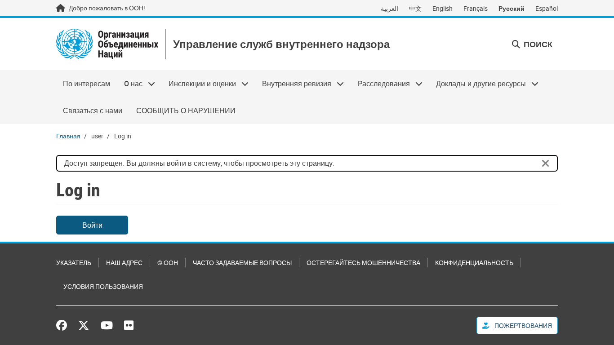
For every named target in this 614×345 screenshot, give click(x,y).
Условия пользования (103, 286)
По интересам (86, 83)
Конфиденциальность (474, 262)
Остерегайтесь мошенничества (363, 262)
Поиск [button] (537, 44)
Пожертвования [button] (522, 325)
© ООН (167, 262)
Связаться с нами (92, 110)
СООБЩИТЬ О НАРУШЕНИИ (186, 110)
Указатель (73, 262)
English (442, 8)
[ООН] (107, 44)
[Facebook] (63, 325)
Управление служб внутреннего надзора (281, 44)
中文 (415, 8)
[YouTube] (106, 325)
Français (475, 8)
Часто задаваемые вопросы (242, 262)
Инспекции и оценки (199, 83)
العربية (389, 8)
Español (546, 8)
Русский (511, 8)
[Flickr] (129, 325)
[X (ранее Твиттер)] (83, 325)
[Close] (546, 163)
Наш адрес (124, 262)
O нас (129, 83)
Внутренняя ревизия (293, 83)
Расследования (380, 83)
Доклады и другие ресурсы (477, 83)
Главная (68, 136)
